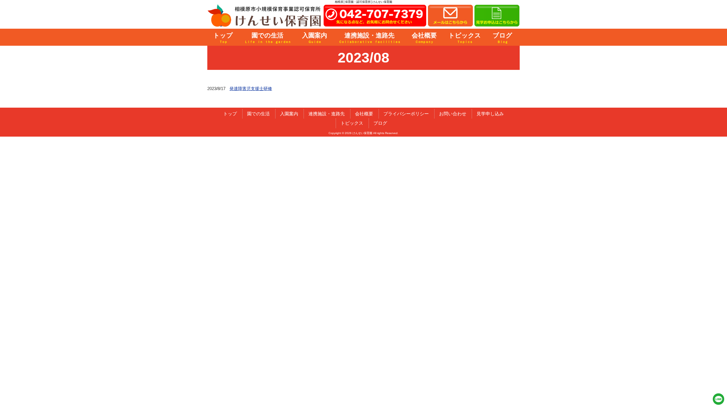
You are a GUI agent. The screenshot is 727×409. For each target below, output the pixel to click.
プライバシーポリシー (406, 113)
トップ (230, 113)
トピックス (351, 123)
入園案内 (289, 113)
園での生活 (258, 113)
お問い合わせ (452, 113)
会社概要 (364, 113)
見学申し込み (490, 113)
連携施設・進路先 (326, 113)
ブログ (380, 123)
